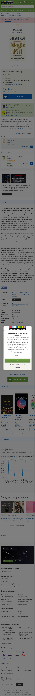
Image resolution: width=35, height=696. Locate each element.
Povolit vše (17, 361)
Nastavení (18, 367)
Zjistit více (17, 355)
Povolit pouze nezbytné (17, 364)
